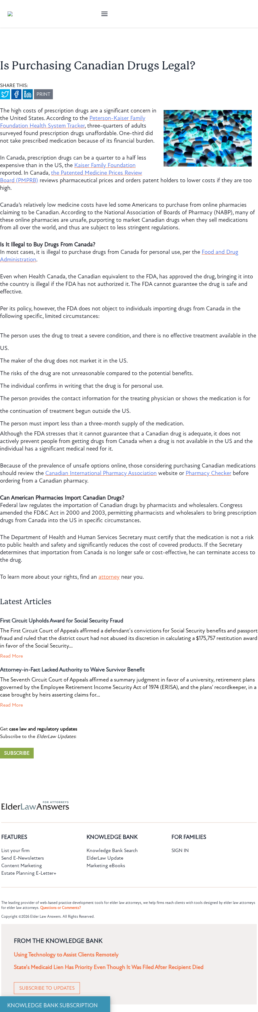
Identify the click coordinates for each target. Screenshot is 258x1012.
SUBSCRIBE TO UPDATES (47, 988)
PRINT (43, 94)
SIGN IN (180, 850)
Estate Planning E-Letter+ (28, 873)
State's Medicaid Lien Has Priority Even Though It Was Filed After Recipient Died (109, 967)
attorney (109, 576)
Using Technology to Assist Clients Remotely (66, 954)
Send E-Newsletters (22, 858)
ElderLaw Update (105, 858)
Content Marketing (21, 865)
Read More (11, 656)
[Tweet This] (5, 94)
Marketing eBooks (106, 865)
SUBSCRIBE (17, 753)
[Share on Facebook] (16, 94)
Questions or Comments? (60, 907)
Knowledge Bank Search (112, 850)
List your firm (15, 850)
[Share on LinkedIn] (27, 94)
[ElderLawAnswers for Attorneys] (108, 805)
